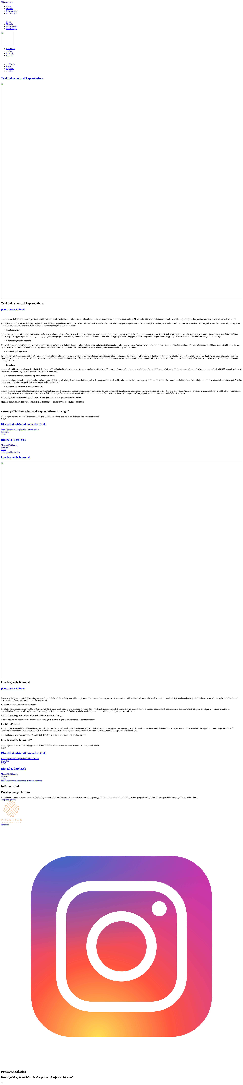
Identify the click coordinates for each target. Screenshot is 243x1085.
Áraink (9, 51)
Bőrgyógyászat (12, 11)
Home (8, 6)
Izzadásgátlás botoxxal (15, 457)
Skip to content (7, 2)
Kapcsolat (10, 53)
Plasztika (9, 9)
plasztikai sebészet (13, 309)
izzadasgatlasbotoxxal (25, 781)
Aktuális (9, 55)
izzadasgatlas (11, 781)
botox (3, 452)
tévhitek (17, 452)
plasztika (9, 452)
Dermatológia (11, 13)
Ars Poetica (10, 49)
